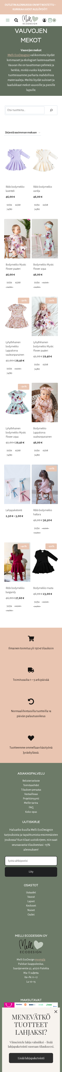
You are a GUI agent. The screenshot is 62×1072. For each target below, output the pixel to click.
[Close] (56, 1011)
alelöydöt (40, 9)
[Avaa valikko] (7, 20)
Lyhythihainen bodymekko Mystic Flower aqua (16, 432)
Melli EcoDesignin (19, 55)
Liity (31, 871)
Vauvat (31, 896)
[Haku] (51, 110)
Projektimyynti (31, 798)
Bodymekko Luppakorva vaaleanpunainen (42, 432)
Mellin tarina (31, 802)
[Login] (44, 20)
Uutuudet (31, 892)
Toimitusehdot (31, 785)
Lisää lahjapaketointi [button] (31, 1058)
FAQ (31, 807)
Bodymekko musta (43, 588)
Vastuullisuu (30, 794)
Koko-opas (31, 811)
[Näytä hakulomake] (16, 20)
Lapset (31, 901)
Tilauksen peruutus (31, 789)
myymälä (40, 959)
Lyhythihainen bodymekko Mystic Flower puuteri (43, 346)
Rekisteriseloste (31, 780)
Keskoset (31, 905)
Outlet (31, 914)
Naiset (31, 910)
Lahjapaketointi (14, 510)
